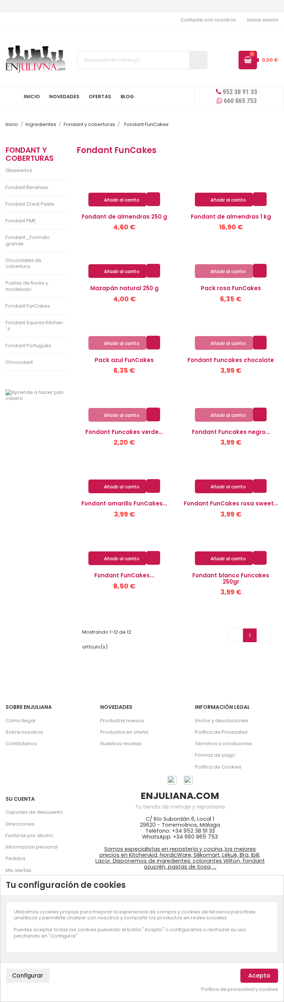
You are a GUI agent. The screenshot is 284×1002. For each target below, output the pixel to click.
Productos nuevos (122, 720)
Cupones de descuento (34, 812)
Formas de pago (215, 755)
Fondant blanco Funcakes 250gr (230, 578)
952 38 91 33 (239, 92)
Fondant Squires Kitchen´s (34, 325)
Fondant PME (21, 220)
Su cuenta (20, 799)
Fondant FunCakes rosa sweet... (231, 503)
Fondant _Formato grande (28, 240)
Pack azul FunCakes (124, 360)
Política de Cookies (218, 766)
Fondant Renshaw (27, 187)
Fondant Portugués (28, 345)
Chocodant (19, 362)
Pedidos (16, 858)
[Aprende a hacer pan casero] (35, 395)
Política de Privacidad (221, 732)
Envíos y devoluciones (221, 720)
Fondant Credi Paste (30, 204)
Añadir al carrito (117, 200)
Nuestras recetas (121, 743)
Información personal (32, 846)
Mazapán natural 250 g (124, 288)
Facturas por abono (29, 835)
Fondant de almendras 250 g (124, 216)
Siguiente (264, 635)
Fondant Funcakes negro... (231, 432)
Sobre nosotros (24, 732)
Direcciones (20, 823)
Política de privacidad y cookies (239, 989)
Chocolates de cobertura (23, 263)
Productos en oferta (124, 732)
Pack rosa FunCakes (231, 288)
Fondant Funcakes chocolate (230, 360)
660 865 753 (239, 100)
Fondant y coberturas (30, 154)
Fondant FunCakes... (124, 575)
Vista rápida (153, 199)
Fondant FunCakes (28, 305)
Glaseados (19, 170)
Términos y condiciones (223, 743)
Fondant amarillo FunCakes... (124, 503)
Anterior (235, 635)
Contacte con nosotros (208, 19)
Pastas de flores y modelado (27, 285)
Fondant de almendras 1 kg (231, 216)
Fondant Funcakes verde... (124, 432)
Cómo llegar (21, 720)
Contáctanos (21, 743)
